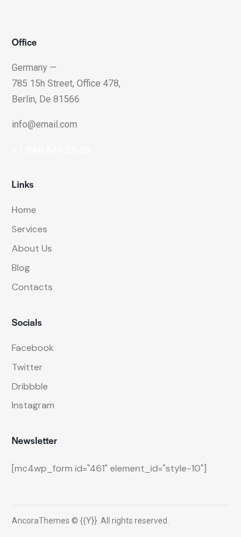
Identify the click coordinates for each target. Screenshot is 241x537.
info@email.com (44, 124)
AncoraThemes (41, 520)
